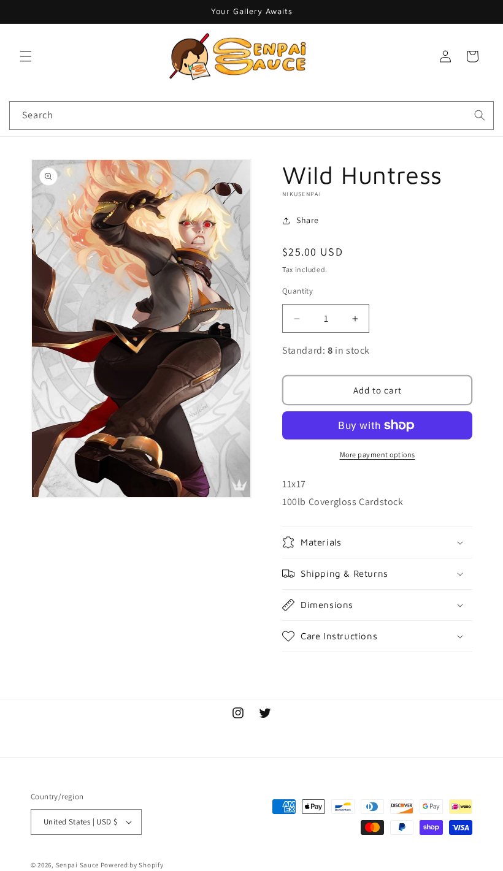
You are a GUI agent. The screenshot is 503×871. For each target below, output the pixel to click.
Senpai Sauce (77, 865)
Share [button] (307, 220)
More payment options (377, 454)
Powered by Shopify (132, 865)
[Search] (479, 115)
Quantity (297, 291)
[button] (25, 56)
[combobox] (251, 115)
